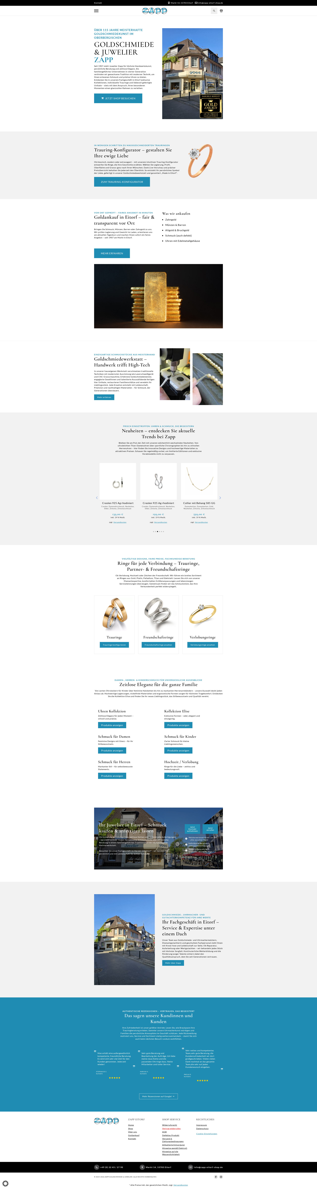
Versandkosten (119, 522)
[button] (97, 498)
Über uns (132, 1132)
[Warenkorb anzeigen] (221, 10)
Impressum (201, 1125)
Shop (130, 1128)
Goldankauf (133, 1135)
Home (131, 1125)
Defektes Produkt (170, 1135)
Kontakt (98, 3)
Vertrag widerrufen (171, 1128)
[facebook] (216, 1177)
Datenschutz (202, 1128)
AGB (164, 1132)
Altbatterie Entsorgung (173, 1145)
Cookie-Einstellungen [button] (206, 1133)
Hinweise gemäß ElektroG (174, 1148)
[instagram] (221, 1177)
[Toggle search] (214, 11)
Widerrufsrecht (169, 1125)
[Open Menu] (96, 11)
